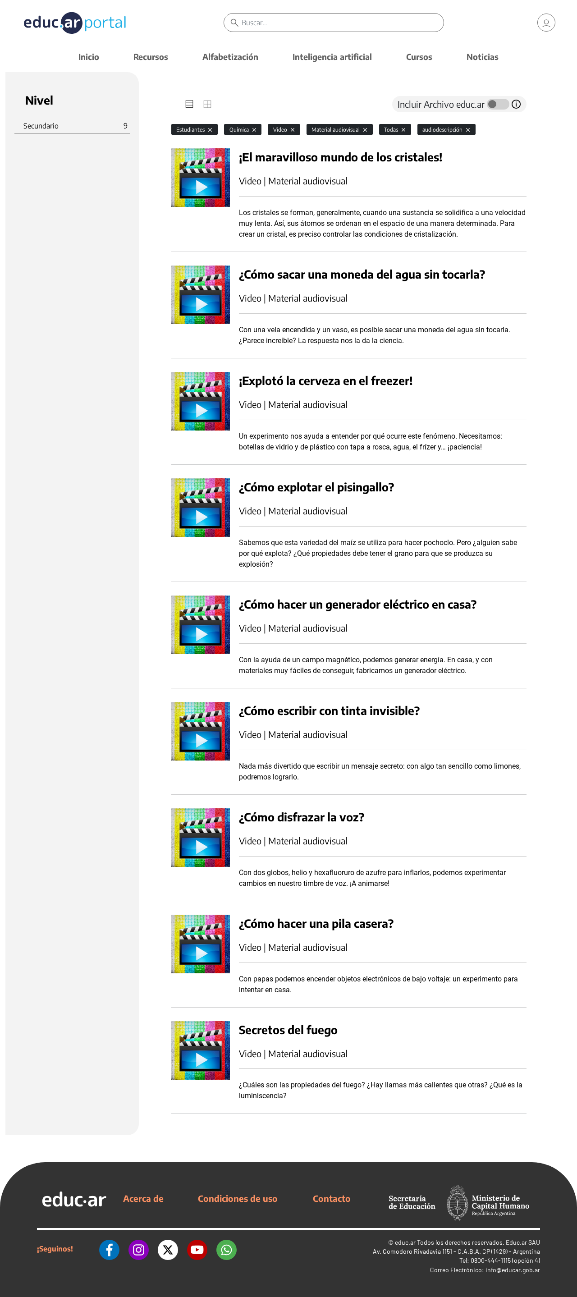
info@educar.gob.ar (512, 1270)
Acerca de (143, 1198)
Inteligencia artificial (332, 56)
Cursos (419, 56)
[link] (546, 23)
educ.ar (405, 1242)
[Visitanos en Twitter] (168, 1248)
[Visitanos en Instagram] (138, 1248)
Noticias (483, 56)
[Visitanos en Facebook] (109, 1248)
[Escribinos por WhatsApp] (226, 1248)
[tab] (189, 104)
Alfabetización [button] (230, 56)
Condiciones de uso (238, 1198)
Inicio (88, 56)
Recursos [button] (150, 56)
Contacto (332, 1198)
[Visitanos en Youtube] (197, 1248)
